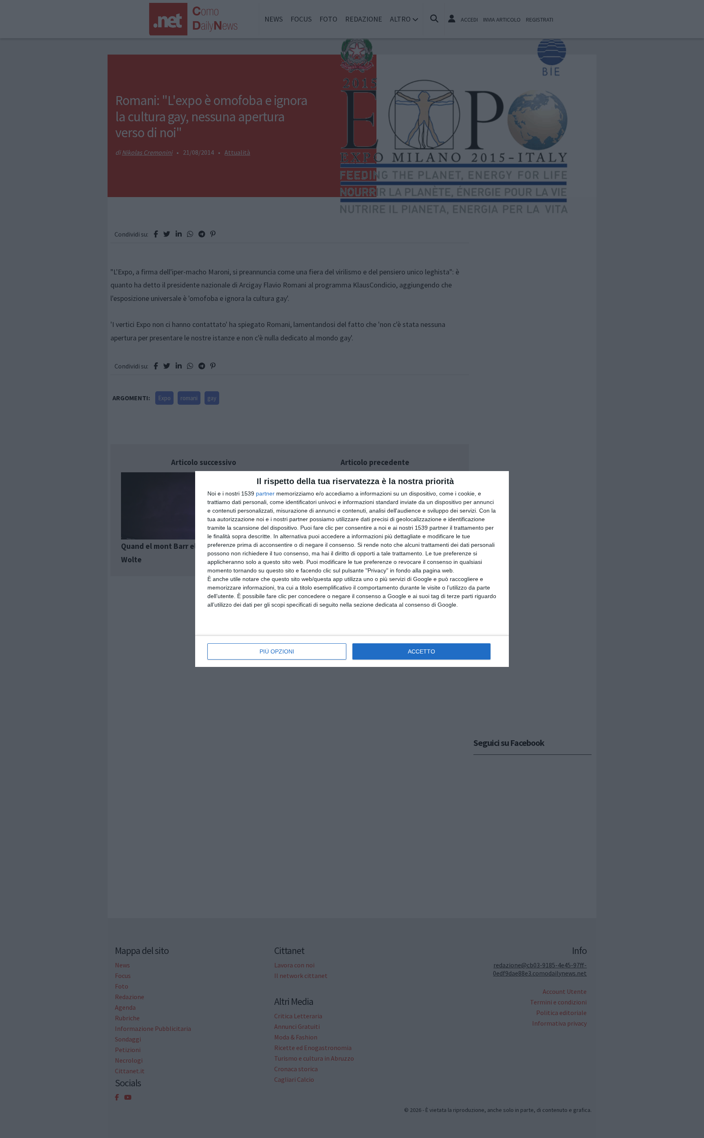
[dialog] (352, 569)
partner (265, 493)
